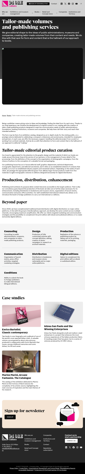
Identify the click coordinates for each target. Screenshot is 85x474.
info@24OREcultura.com (10, 449)
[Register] (42, 414)
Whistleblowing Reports (67, 468)
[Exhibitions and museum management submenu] (32, 12)
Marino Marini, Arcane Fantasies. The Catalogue (16, 377)
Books (9, 115)
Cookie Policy (23, 468)
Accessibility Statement (26, 470)
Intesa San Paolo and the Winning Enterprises (58, 328)
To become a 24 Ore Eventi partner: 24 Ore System (50, 470)
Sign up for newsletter (39, 4)
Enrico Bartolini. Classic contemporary (15, 331)
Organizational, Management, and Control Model (44, 468)
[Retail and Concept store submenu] (56, 12)
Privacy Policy (14, 468)
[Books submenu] (40, 11)
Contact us (71, 441)
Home (4, 115)
